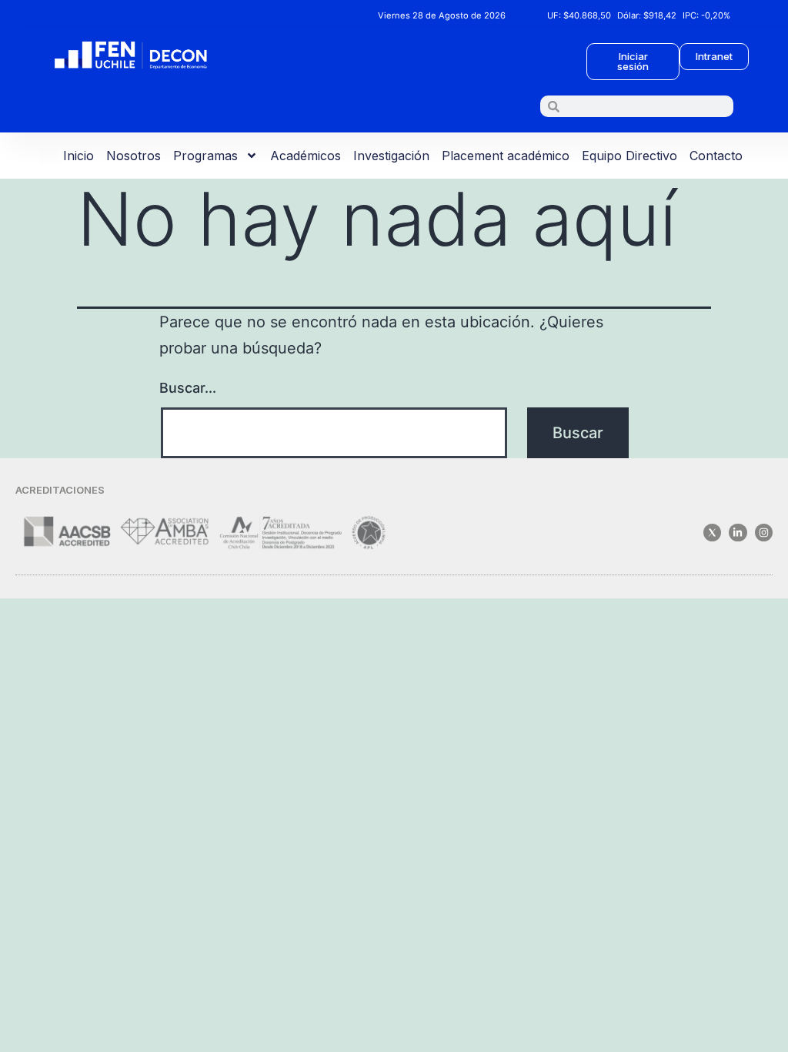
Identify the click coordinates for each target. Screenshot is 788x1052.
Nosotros (133, 155)
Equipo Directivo (629, 155)
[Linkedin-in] (737, 532)
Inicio (78, 155)
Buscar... (187, 388)
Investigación (391, 155)
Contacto (716, 155)
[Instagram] (764, 532)
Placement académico (505, 155)
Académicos (305, 155)
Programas (205, 155)
